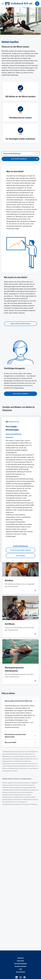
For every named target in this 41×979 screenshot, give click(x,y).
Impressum (20, 958)
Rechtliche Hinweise (20, 966)
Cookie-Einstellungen (20, 546)
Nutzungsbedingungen (20, 963)
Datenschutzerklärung (13, 434)
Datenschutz (20, 961)
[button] (20, 701)
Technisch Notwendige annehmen (20, 550)
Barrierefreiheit (20, 972)
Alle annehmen (20, 556)
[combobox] (20, 153)
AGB (20, 969)
